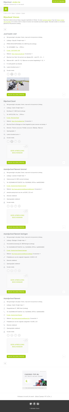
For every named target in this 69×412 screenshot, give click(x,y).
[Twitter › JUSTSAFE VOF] (8, 74)
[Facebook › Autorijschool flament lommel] (11, 206)
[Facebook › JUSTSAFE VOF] (11, 74)
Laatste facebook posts (13, 67)
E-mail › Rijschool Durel (13, 117)
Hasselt (14, 40)
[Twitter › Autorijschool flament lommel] (8, 206)
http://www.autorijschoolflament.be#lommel (23, 189)
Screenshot (29, 54)
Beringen (14, 240)
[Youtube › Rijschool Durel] (19, 141)
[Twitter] (30, 403)
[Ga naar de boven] (63, 94)
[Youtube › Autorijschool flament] (19, 335)
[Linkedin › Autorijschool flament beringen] (15, 270)
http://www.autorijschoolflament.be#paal (22, 253)
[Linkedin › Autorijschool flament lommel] (15, 206)
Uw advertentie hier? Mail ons (34, 388)
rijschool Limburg (46, 20)
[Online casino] (35, 371)
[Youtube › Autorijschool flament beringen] (19, 270)
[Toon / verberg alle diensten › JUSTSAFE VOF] (36, 60)
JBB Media (33, 408)
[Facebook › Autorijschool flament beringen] (11, 270)
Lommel (14, 175)
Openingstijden (11, 131)
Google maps (21, 40)
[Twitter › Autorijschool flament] (8, 335)
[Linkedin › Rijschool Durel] (15, 141)
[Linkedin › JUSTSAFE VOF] (15, 74)
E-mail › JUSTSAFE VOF (13, 50)
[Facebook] (34, 403)
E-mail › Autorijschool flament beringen (17, 250)
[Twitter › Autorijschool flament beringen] (8, 270)
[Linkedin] (37, 403)
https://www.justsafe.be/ (18, 54)
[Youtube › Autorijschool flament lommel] (19, 206)
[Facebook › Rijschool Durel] (11, 141)
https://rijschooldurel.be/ (18, 121)
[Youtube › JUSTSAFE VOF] (19, 74)
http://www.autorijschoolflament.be (20, 318)
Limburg (9, 40)
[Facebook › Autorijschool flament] (11, 335)
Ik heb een (59, 1)
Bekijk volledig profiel (16, 94)
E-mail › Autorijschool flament (14, 315)
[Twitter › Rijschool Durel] (8, 141)
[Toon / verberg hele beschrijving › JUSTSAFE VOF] (36, 57)
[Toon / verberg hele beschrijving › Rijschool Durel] (36, 124)
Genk (13, 107)
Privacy (37, 408)
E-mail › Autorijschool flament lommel (16, 186)
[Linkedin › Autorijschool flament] (15, 335)
